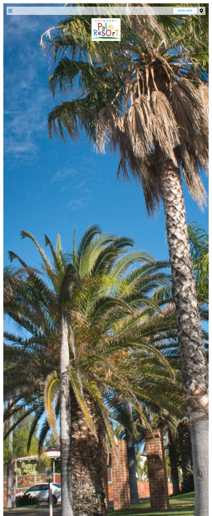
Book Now (185, 10)
